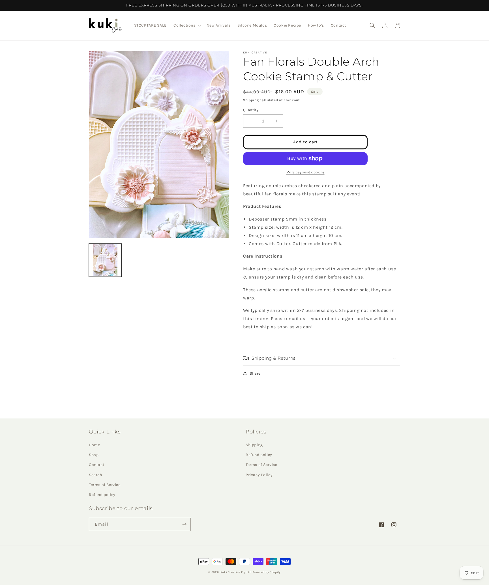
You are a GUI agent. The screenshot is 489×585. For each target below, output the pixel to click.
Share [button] (255, 373)
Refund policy (102, 494)
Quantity (250, 110)
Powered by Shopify (266, 572)
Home (94, 444)
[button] (186, 25)
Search (95, 474)
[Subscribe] (184, 524)
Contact (96, 464)
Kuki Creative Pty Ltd (236, 572)
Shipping (251, 100)
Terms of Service (105, 484)
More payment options (305, 172)
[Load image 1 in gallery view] (105, 260)
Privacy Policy (259, 474)
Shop (93, 454)
